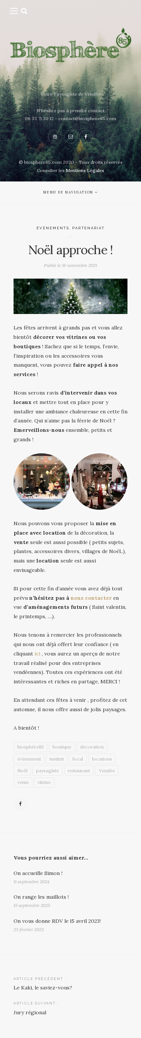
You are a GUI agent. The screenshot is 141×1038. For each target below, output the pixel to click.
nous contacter (90, 597)
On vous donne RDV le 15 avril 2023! (57, 921)
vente (23, 782)
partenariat (88, 228)
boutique (62, 747)
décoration (92, 747)
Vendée (107, 770)
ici (36, 653)
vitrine (44, 782)
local (78, 759)
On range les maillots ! (41, 896)
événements (52, 228)
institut (57, 759)
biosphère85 (30, 747)
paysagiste (47, 770)
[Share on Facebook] (21, 804)
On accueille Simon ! (38, 873)
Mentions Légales (85, 170)
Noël (22, 770)
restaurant (79, 770)
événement (29, 759)
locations (102, 759)
